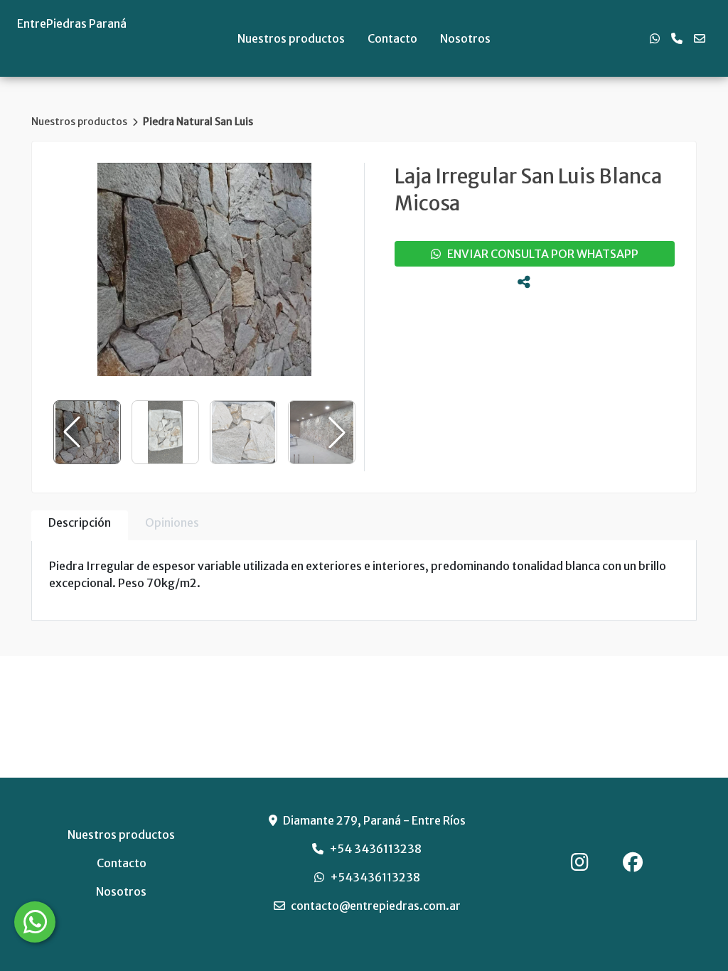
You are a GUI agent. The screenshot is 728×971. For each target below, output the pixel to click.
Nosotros (465, 38)
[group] (204, 269)
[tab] (79, 525)
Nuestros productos (291, 38)
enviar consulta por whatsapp (539, 254)
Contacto (392, 38)
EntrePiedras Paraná (72, 24)
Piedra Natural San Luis (198, 121)
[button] (337, 432)
